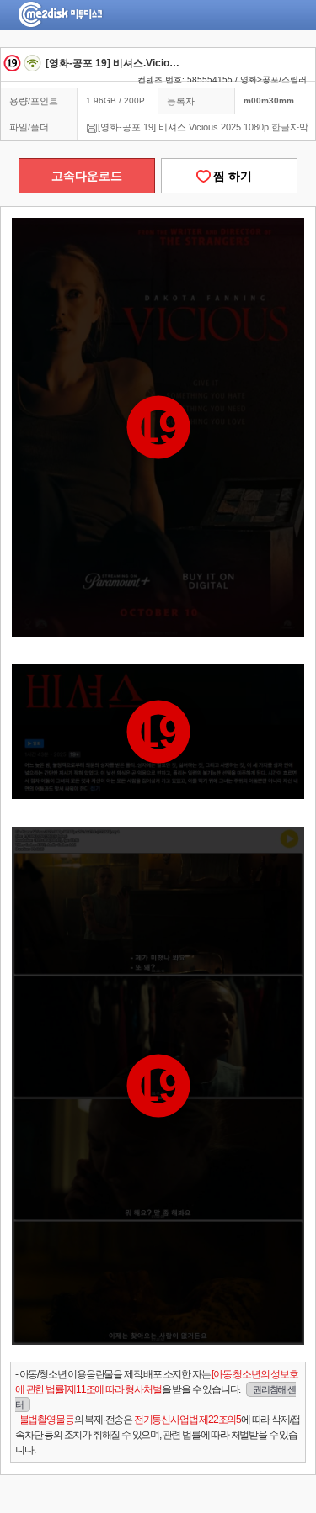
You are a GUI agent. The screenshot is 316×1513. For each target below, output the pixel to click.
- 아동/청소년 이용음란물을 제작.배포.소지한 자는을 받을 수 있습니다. (156, 1389)
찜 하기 (229, 176)
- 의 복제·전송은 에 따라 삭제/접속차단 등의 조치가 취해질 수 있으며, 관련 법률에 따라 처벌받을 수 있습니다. (157, 1435)
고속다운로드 (86, 176)
